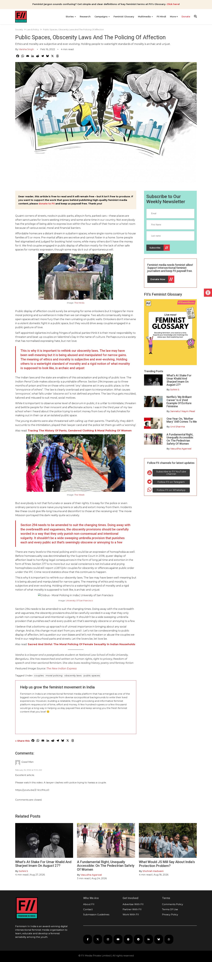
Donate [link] (186, 16)
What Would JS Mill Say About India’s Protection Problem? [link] (167, 864)
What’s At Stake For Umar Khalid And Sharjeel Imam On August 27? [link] (179, 380)
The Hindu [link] (79, 302)
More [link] (173, 16)
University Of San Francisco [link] (79, 600)
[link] (208, 293)
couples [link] (39, 675)
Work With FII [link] (131, 914)
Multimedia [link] (144, 16)
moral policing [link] (54, 675)
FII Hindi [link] (161, 16)
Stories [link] (70, 16)
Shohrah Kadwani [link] (153, 871)
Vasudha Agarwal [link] (181, 448)
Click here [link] (173, 4)
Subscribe (154, 247)
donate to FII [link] (46, 203)
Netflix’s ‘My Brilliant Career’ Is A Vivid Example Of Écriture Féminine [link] (179, 401)
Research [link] (85, 16)
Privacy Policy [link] (170, 914)
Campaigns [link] (101, 16)
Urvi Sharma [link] (177, 426)
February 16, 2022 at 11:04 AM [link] (28, 770)
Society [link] (19, 29)
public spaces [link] (91, 675)
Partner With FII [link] (132, 909)
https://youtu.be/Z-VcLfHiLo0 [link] (32, 789)
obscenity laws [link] (72, 675)
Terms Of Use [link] (170, 909)
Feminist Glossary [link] (124, 16)
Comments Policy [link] (172, 904)
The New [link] (51, 668)
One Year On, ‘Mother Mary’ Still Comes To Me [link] (182, 420)
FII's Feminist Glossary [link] (163, 294)
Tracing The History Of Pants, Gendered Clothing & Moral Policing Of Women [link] (80, 430)
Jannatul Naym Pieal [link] (182, 411)
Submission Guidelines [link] (96, 914)
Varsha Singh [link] (26, 49)
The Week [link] (79, 494)
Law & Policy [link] (33, 29)
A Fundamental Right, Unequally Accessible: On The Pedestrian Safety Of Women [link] (180, 439)
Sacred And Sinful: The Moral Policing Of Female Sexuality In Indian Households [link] (81, 644)
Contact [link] (88, 909)
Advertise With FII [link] (133, 904)
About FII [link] (88, 904)
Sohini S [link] (174, 389)
